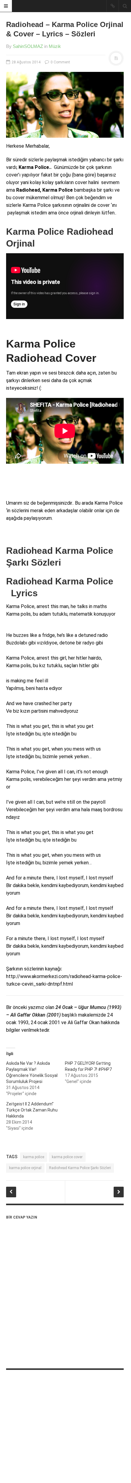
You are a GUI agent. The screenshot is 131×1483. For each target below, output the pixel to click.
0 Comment (60, 62)
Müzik (55, 46)
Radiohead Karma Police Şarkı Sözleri (80, 1168)
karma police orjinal (25, 1168)
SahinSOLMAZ (28, 46)
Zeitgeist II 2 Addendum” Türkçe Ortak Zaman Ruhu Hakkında (32, 1109)
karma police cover (67, 1157)
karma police (33, 1157)
